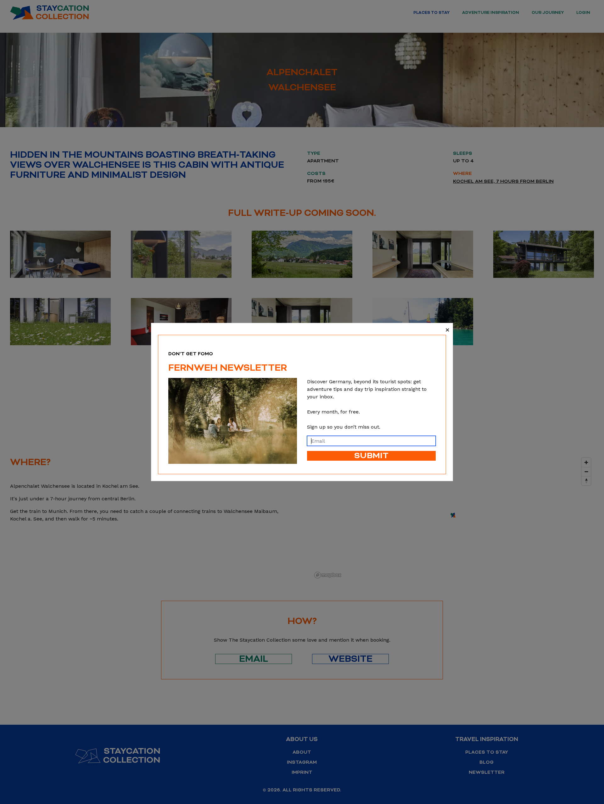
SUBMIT (371, 456)
